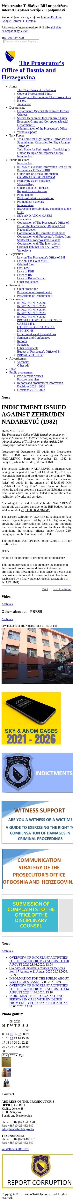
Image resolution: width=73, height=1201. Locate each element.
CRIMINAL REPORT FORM (36, 177)
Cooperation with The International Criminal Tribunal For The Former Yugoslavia (38, 247)
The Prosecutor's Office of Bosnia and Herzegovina (33, 70)
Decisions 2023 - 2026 (31, 386)
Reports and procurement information (40, 383)
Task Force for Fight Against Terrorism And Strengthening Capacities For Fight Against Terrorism (44, 142)
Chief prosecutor (27, 288)
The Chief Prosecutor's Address (36, 90)
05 (11, 1034)
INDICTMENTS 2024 (31, 309)
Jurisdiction (24, 104)
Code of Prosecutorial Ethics (34, 93)
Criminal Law (25, 264)
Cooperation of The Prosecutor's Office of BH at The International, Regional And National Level (43, 226)
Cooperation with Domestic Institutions (41, 233)
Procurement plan (28, 379)
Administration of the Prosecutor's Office (42, 128)
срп (21, 37)
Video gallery (25, 184)
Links (12, 369)
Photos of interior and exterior (35, 198)
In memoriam (25, 205)
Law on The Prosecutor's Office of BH (41, 257)
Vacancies (23, 362)
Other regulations (27, 281)
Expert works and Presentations (36, 334)
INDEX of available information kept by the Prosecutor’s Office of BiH (44, 168)
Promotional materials (30, 201)
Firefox (30, 20)
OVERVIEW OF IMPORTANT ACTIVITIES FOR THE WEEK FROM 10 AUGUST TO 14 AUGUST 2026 (39, 989)
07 (19, 1034)
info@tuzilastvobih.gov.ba (18, 1129)
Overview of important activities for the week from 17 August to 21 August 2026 (37, 969)
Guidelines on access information (37, 173)
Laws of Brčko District (31, 278)
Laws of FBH (25, 271)
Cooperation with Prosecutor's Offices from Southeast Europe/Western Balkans (43, 238)
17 (3, 1042)
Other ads (23, 365)
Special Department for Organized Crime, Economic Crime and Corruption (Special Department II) (42, 121)
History (21, 100)
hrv (16, 37)
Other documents (27, 348)
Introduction (24, 163)
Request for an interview (32, 191)
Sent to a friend (62, 589)
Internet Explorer (51, 17)
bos (10, 37)
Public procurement (21, 372)
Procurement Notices (30, 376)
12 (11, 1038)
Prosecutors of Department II (35, 295)
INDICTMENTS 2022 (31, 316)
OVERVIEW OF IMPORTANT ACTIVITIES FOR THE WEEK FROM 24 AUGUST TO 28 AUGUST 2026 (39, 961)
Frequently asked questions (33, 180)
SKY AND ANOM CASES (34, 215)
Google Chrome (11, 20)
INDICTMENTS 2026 (31, 302)
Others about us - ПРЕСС (33, 187)
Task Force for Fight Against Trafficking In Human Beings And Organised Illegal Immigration (43, 153)
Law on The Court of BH (33, 261)
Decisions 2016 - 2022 (31, 389)
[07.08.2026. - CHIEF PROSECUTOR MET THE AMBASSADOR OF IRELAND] (6, 1086)
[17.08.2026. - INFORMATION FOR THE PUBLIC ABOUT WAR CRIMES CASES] (6, 1065)
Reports (22, 341)
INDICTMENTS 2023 (31, 313)
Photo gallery (25, 194)
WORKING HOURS (15, 1149)
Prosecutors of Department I (34, 292)
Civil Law (23, 268)
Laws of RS (24, 274)
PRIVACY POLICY (30, 355)
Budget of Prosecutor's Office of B (38, 351)
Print (45, 589)
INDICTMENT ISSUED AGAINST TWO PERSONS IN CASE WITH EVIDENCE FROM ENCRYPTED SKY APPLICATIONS (38, 999)
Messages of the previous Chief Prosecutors (44, 97)
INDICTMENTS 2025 (31, 306)
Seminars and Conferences (33, 337)
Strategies (23, 344)
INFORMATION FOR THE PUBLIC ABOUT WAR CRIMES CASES (39, 980)
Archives (7, 604)
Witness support (27, 132)
